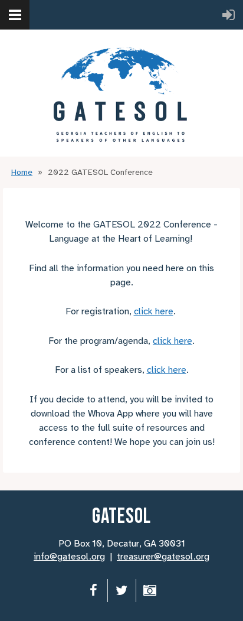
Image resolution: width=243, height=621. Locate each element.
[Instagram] (150, 590)
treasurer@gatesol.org (163, 557)
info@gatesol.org (69, 557)
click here (153, 311)
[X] (122, 590)
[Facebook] (93, 590)
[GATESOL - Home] (121, 93)
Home (21, 172)
